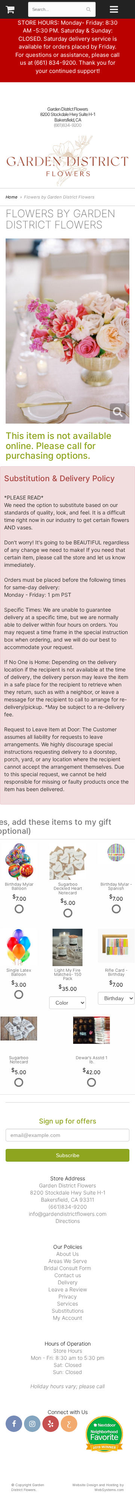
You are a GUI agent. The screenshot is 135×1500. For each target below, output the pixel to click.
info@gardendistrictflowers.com (67, 1214)
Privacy (67, 1296)
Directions (68, 1221)
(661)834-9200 (67, 125)
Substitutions (68, 1310)
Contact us (67, 1275)
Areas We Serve (67, 1261)
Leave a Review (67, 1289)
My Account (67, 1318)
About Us (67, 1254)
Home (12, 197)
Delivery (68, 1282)
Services (67, 1303)
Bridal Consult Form (67, 1268)
